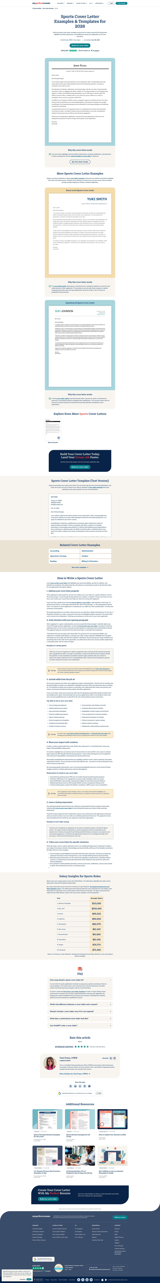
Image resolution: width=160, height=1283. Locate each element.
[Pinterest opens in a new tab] (91, 1280)
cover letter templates (96, 487)
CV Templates (78, 1229)
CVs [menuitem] (90, 3)
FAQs (116, 1234)
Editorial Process (119, 1237)
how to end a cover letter (64, 808)
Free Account (121, 3)
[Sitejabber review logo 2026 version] (59, 1268)
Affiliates (117, 1243)
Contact (117, 1240)
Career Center (96, 1229)
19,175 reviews (36, 1271)
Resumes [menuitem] (69, 3)
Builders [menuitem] (60, 3)
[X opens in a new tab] (82, 1280)
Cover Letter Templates (58, 1231)
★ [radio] (75, 1047)
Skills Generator (96, 1234)
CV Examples (78, 1231)
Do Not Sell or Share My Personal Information (120, 1252)
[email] (89, 1086)
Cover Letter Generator (102, 669)
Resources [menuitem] (98, 3)
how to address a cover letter (81, 602)
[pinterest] (84, 1086)
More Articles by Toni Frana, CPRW (74, 1074)
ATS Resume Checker (38, 1231)
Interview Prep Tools (97, 1240)
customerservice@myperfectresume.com (100, 1269)
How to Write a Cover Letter (60, 1237)
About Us (117, 1229)
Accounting (54, 551)
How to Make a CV (80, 1234)
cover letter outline (63, 398)
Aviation (85, 556)
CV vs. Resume (79, 1237)
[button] (58, 437)
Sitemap (47, 1280)
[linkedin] (75, 1086)
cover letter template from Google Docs (78, 733)
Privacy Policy (54, 1280)
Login (111, 3)
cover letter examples (77, 178)
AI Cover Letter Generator (59, 1229)
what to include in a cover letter (81, 156)
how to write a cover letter (58, 583)
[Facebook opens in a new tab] (78, 1280)
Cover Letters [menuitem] (81, 3)
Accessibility (72, 1280)
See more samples (79, 567)
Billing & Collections (90, 561)
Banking (53, 561)
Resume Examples (37, 1237)
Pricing (116, 1231)
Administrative (87, 551)
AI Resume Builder (36, 8)
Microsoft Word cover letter (100, 733)
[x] (80, 1086)
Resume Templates (37, 1234)
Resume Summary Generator (100, 1231)
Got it (29, 1279)
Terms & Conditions (63, 1280)
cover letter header (60, 286)
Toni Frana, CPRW (67, 40)
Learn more (22, 1279)
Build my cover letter (80, 45)
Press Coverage (119, 1246)
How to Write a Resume (39, 1240)
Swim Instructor (53, 442)
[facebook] (70, 1086)
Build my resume (120, 1217)
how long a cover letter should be (74, 992)
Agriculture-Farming (58, 556)
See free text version (80, 162)
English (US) (38, 1280)
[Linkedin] (110, 1058)
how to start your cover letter (88, 626)
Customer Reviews (120, 1248)
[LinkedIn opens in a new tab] (87, 1280)
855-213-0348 (94, 1267)
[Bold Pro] (114, 1058)
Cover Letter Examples (48, 8)
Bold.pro (94, 1237)
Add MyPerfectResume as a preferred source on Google (44, 1259)
